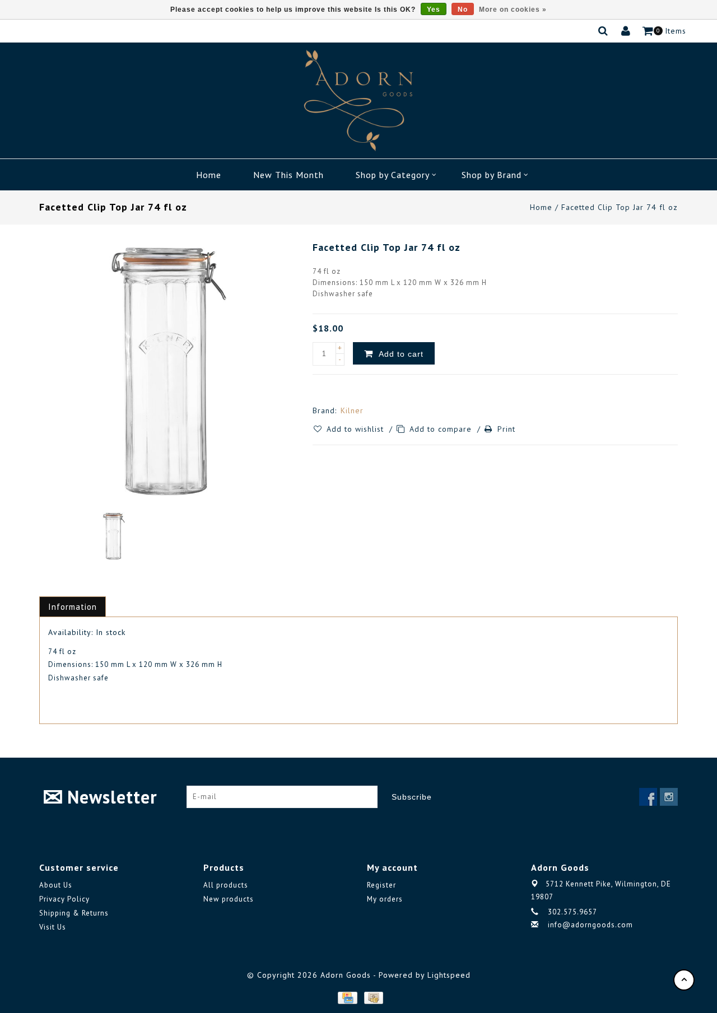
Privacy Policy (64, 899)
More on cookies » (513, 9)
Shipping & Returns (74, 913)
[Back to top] (684, 980)
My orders (385, 899)
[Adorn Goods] (358, 100)
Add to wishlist (357, 429)
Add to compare (441, 429)
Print (506, 429)
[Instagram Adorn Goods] (669, 797)
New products (228, 899)
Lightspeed (449, 975)
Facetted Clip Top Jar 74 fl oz (619, 207)
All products (225, 885)
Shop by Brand (492, 174)
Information (72, 606)
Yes (433, 9)
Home (208, 174)
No (463, 9)
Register (381, 885)
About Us (55, 885)
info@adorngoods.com (590, 925)
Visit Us (52, 927)
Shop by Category (393, 174)
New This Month (288, 174)
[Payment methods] (347, 997)
